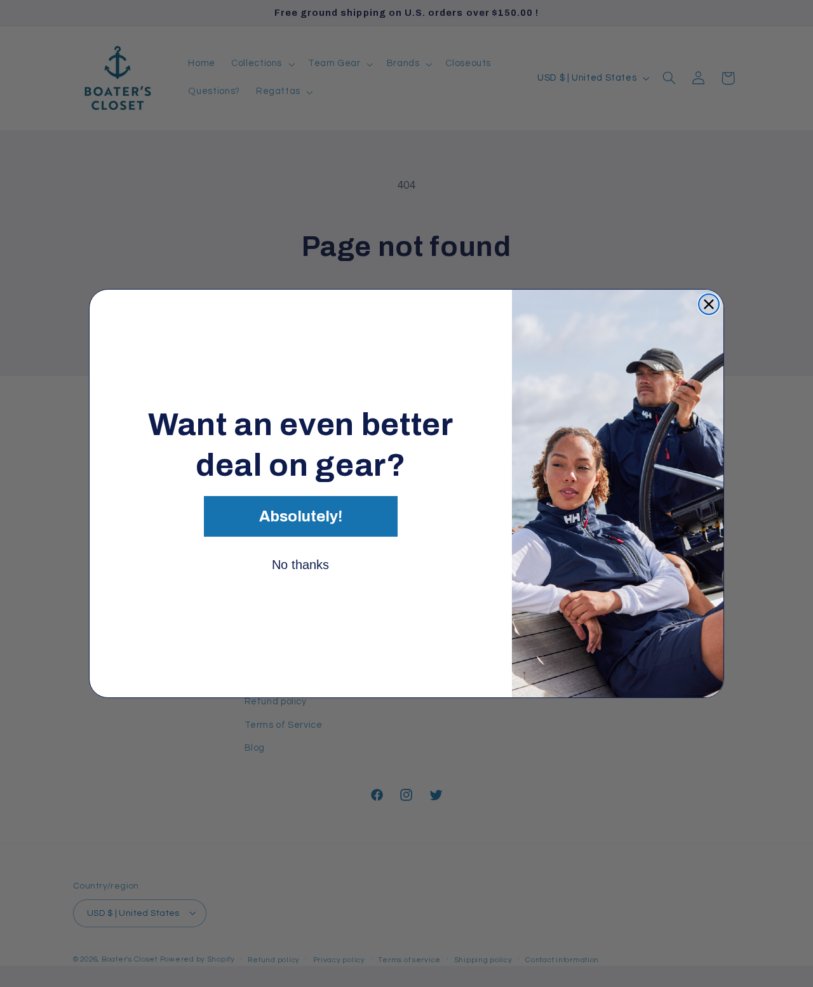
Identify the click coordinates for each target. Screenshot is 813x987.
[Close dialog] (709, 304)
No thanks (300, 565)
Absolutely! (300, 516)
